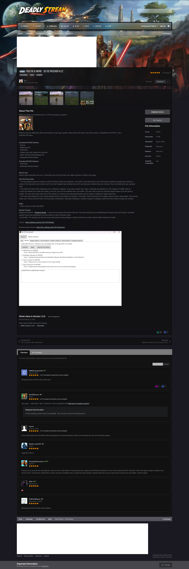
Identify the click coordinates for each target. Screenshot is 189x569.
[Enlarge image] (26, 123)
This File (162, 11)
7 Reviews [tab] (24, 352)
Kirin (31, 481)
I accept (166, 565)
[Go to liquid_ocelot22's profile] (24, 446)
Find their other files (31, 83)
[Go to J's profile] (21, 81)
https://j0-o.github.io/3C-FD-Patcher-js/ (50, 227)
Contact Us (38, 556)
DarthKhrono (34, 395)
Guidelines (45, 566)
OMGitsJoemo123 (36, 371)
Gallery (66, 26)
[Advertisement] (56, 52)
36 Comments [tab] (37, 352)
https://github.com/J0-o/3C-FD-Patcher (39, 222)
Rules (87, 26)
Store (109, 26)
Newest (166, 364)
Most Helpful (158, 364)
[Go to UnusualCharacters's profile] (24, 463)
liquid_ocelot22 (35, 444)
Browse (25, 26)
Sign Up (162, 26)
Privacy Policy (28, 556)
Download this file (157, 112)
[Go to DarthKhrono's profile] (24, 396)
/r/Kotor (98, 26)
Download (40, 326)
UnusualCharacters (36, 461)
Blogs (77, 26)
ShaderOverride (40, 212)
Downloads (53, 26)
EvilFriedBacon (34, 499)
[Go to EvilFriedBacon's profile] (24, 501)
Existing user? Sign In (149, 26)
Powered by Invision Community (162, 557)
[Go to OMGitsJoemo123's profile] (24, 372)
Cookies (46, 556)
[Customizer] (169, 26)
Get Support (157, 120)
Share (149, 81)
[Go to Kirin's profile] (24, 483)
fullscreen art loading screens (78, 403)
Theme (19, 556)
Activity (38, 26)
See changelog (53, 316)
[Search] (170, 11)
